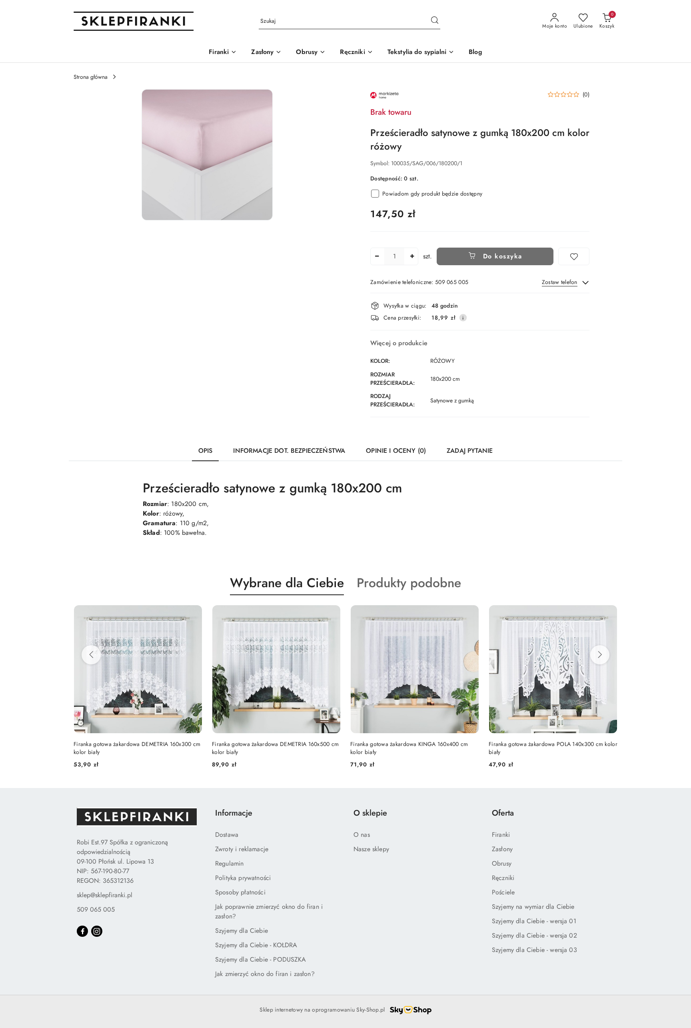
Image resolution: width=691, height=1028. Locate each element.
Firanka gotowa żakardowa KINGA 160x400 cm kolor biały (271, 748)
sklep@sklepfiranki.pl (104, 895)
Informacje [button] (233, 813)
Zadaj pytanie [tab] (470, 450)
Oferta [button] (503, 813)
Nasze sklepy (371, 849)
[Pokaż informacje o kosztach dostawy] (463, 317)
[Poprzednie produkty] (91, 655)
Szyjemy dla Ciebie (241, 930)
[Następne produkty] (600, 655)
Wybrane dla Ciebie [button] (287, 583)
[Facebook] (82, 931)
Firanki (501, 834)
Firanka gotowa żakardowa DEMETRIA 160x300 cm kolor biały (552, 748)
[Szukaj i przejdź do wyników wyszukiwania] (434, 21)
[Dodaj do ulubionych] (573, 256)
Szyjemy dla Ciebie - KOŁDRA (256, 945)
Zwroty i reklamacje (241, 849)
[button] (207, 154)
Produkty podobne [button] (409, 583)
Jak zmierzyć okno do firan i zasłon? (265, 973)
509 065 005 (96, 909)
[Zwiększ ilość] (412, 256)
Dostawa (226, 834)
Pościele (503, 892)
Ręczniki (503, 877)
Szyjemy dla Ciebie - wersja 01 (534, 921)
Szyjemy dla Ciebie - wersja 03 (534, 949)
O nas (361, 834)
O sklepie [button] (370, 813)
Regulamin (229, 863)
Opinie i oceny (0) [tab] (396, 450)
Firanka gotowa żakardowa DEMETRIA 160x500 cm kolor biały (137, 748)
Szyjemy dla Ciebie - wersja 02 (534, 935)
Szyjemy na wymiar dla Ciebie (533, 906)
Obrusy (501, 863)
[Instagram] (96, 931)
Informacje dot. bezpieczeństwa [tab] (289, 450)
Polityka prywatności (243, 877)
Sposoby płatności (240, 892)
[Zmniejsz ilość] (377, 256)
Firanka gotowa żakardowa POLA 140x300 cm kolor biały (414, 748)
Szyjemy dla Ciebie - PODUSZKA (260, 959)
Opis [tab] (205, 450)
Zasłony (502, 849)
